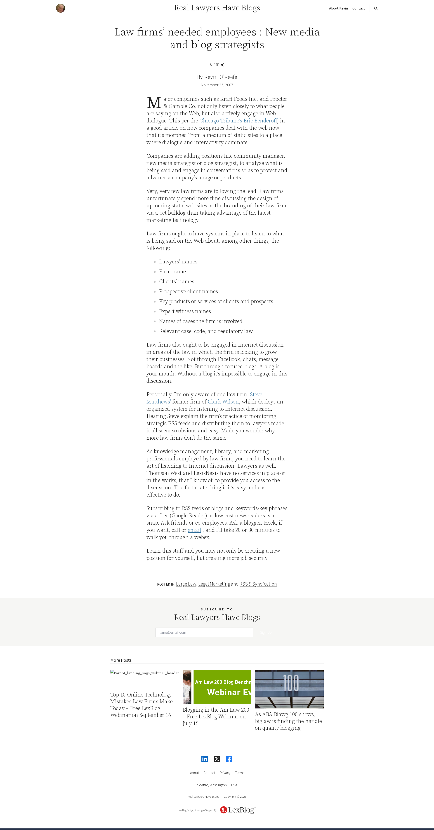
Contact (358, 8)
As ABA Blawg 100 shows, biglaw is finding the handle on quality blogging (288, 721)
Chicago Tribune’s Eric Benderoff (238, 120)
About (194, 772)
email (194, 530)
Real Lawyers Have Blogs (217, 8)
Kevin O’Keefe (220, 77)
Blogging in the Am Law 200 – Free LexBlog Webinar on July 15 (216, 717)
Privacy (225, 772)
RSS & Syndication (258, 584)
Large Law (186, 584)
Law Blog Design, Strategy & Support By (197, 810)
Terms (239, 772)
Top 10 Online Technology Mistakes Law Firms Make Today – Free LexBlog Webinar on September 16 (141, 705)
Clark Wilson (223, 402)
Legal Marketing (214, 584)
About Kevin (338, 8)
